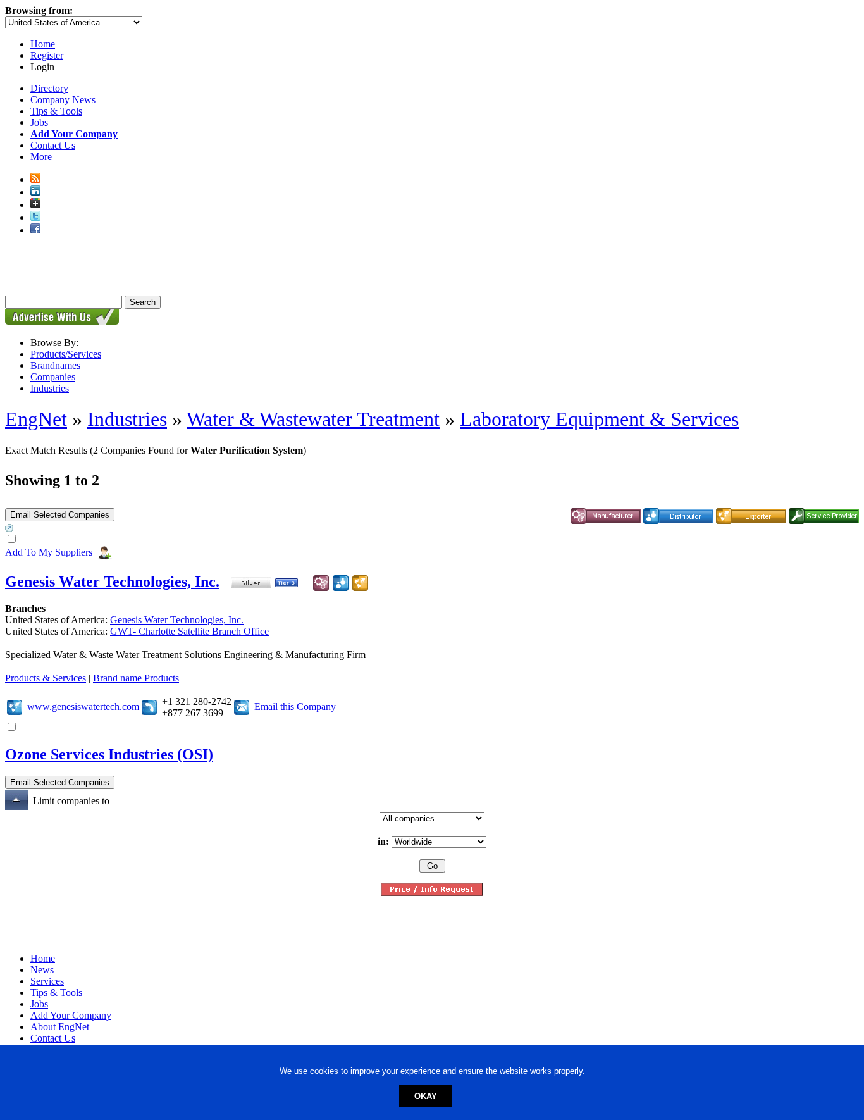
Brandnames (55, 365)
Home (42, 44)
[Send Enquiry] (241, 706)
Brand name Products (136, 678)
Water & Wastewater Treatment (313, 419)
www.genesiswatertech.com (83, 706)
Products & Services (45, 678)
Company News (63, 99)
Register (46, 55)
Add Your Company (70, 1015)
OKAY (425, 1096)
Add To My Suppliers (48, 551)
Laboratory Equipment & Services (599, 419)
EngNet (36, 419)
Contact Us (52, 145)
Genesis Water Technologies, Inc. (112, 581)
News (42, 969)
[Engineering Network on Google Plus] (35, 204)
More (41, 156)
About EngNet (59, 1026)
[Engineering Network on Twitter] (35, 217)
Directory (49, 88)
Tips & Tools (56, 111)
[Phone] (149, 706)
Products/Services (65, 354)
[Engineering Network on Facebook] (35, 230)
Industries (49, 388)
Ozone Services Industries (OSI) (109, 754)
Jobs (39, 122)
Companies (52, 376)
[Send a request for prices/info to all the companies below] (432, 892)
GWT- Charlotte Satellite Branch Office (189, 631)
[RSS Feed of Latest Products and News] (35, 179)
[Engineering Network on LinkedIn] (35, 192)
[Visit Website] (14, 706)
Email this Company (295, 706)
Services (47, 981)
